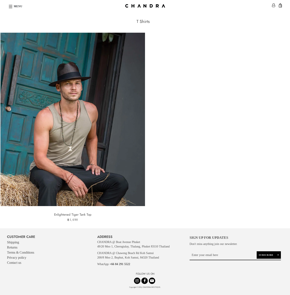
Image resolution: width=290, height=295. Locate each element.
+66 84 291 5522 (120, 264)
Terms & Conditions (20, 252)
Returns (12, 247)
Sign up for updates (209, 237)
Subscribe (267, 255)
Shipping (13, 242)
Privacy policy (16, 257)
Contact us (14, 262)
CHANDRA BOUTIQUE (151, 287)
